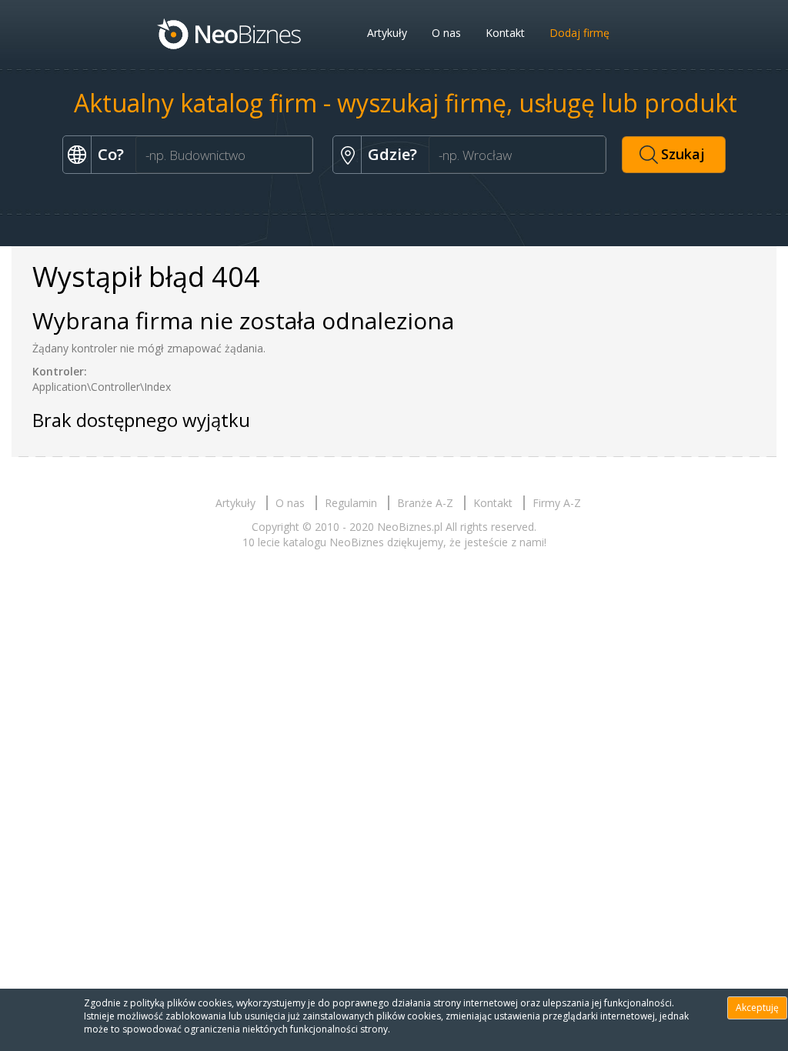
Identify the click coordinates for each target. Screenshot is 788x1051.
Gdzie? (392, 154)
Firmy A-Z (557, 502)
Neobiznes (230, 33)
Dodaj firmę (579, 32)
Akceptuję (757, 1007)
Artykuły (387, 32)
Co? (111, 154)
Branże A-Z (425, 502)
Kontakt (505, 32)
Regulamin (351, 502)
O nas (446, 32)
